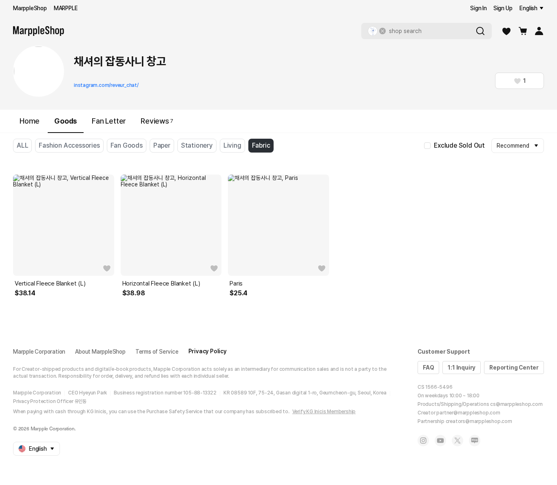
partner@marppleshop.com (468, 413)
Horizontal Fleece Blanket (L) (161, 283)
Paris (236, 283)
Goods (65, 121)
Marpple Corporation (39, 351)
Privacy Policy (207, 351)
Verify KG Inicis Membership (324, 411)
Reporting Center (514, 367)
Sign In (478, 8)
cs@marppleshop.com (516, 404)
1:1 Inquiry (461, 367)
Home (30, 121)
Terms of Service (157, 351)
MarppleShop (30, 8)
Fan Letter (109, 121)
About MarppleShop (100, 351)
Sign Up (503, 8)
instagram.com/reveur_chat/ (106, 85)
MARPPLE (66, 8)
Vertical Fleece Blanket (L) (50, 283)
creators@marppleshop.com (479, 421)
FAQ (428, 367)
